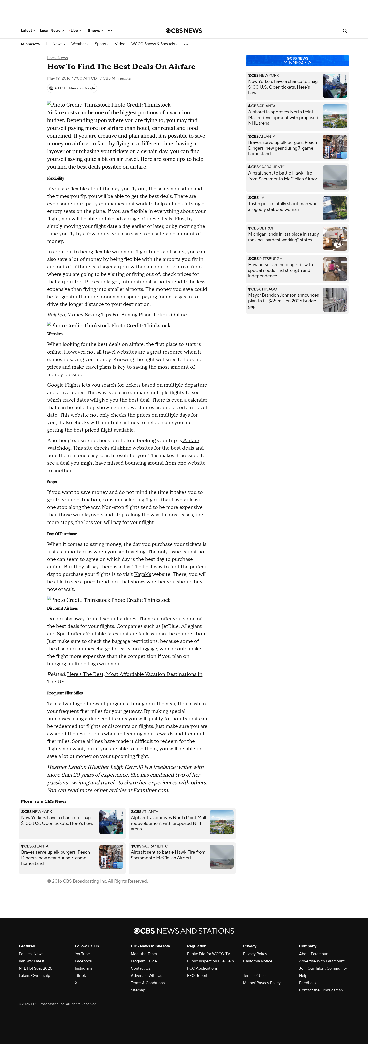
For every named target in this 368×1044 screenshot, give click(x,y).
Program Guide (144, 961)
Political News (31, 954)
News (58, 44)
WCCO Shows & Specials (153, 44)
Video (120, 44)
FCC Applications (202, 968)
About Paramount (314, 954)
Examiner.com (150, 790)
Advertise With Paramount (322, 961)
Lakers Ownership (34, 976)
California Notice (257, 961)
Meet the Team (144, 954)
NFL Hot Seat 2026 (35, 968)
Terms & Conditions (148, 983)
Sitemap (138, 990)
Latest (27, 31)
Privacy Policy (255, 954)
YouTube (82, 954)
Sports (101, 44)
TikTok (80, 976)
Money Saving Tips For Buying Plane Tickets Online (127, 315)
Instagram (83, 968)
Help (303, 976)
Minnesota (30, 44)
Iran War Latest (31, 961)
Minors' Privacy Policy (262, 983)
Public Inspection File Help (210, 961)
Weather (79, 44)
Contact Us (140, 968)
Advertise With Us (146, 976)
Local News (51, 31)
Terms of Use (254, 976)
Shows (94, 31)
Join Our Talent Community (323, 968)
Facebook (83, 961)
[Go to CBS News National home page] (184, 30)
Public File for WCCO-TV (208, 954)
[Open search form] (345, 30)
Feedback (307, 983)
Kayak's (142, 574)
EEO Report (197, 976)
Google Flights (64, 385)
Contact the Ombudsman (321, 990)
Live (75, 30)
